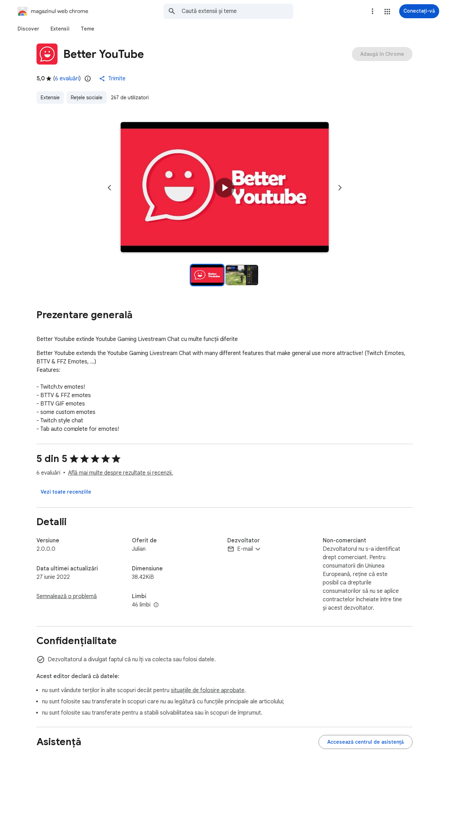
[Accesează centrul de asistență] (366, 742)
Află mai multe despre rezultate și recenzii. (120, 472)
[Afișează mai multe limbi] (156, 605)
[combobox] (237, 11)
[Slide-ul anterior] (109, 188)
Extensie (50, 97)
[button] (387, 12)
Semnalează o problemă (66, 596)
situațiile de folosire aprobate (207, 690)
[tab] (28, 28)
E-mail (245, 549)
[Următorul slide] (340, 188)
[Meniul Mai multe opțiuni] (373, 11)
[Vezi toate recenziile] (65, 491)
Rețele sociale (86, 97)
